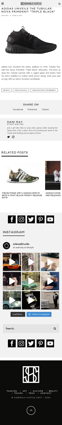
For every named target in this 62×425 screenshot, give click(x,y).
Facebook (18, 109)
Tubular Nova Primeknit (44, 90)
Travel (18, 393)
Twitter (45, 109)
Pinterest (32, 109)
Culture (38, 391)
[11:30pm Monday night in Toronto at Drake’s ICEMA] (12, 281)
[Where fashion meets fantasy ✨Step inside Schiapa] (31, 262)
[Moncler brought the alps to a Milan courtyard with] (31, 281)
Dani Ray (5, 15)
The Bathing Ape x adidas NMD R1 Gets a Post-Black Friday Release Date (22, 195)
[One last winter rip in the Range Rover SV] (12, 300)
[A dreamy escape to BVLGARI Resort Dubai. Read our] (50, 262)
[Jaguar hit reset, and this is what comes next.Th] (50, 300)
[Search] (60, 3)
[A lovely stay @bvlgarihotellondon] (12, 262)
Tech (32, 393)
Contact (46, 393)
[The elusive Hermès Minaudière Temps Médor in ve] (50, 281)
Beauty (53, 391)
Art (25, 391)
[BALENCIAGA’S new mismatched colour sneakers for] (31, 300)
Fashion (12, 391)
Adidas (6, 90)
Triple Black (20, 90)
